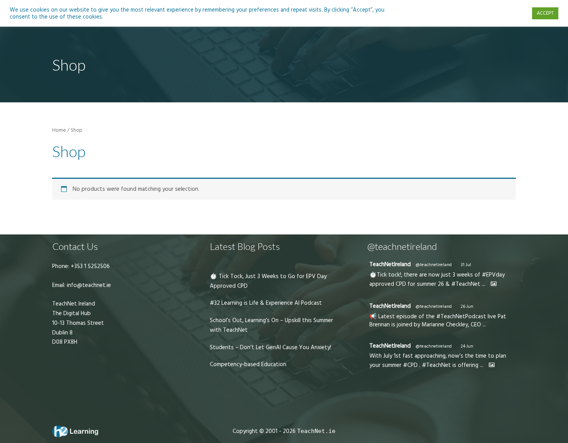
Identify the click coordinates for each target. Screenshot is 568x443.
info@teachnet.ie (88, 285)
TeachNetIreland (390, 264)
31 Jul (466, 264)
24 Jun (467, 346)
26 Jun (467, 306)
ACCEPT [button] (545, 13)
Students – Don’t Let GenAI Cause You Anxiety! (270, 347)
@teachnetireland (433, 264)
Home (59, 130)
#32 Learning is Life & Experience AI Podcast (266, 303)
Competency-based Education (248, 364)
